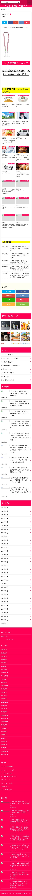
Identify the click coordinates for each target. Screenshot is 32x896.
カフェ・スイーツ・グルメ (9, 358)
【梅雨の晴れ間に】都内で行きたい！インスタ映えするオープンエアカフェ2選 (15, 461)
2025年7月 (4, 507)
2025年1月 (4, 529)
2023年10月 (5, 547)
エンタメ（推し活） (7, 362)
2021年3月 (4, 609)
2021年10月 (5, 587)
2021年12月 (5, 580)
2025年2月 (4, 525)
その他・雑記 (5, 376)
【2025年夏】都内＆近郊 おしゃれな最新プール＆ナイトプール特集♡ (20, 248)
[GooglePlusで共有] (15, 22)
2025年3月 (4, 522)
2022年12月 (5, 565)
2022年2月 (4, 576)
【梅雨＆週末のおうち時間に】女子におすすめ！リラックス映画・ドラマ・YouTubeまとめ (15, 450)
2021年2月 (4, 612)
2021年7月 (4, 594)
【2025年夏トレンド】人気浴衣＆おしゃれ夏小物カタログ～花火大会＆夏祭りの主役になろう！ (19, 275)
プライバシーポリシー (7, 639)
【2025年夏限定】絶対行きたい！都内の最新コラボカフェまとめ (19, 262)
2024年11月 (5, 533)
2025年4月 (4, 518)
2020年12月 (5, 620)
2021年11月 (5, 583)
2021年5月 (4, 602)
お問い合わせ (5, 636)
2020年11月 (5, 623)
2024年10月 (5, 536)
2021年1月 (4, 616)
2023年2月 (4, 562)
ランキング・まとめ (7, 373)
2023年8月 (4, 554)
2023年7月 (4, 558)
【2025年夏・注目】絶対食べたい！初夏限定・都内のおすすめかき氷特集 (15, 481)
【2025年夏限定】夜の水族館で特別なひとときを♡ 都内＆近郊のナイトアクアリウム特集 (19, 268)
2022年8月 (4, 573)
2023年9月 (4, 551)
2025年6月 (4, 511)
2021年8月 (4, 591)
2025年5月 (4, 515)
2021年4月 (4, 605)
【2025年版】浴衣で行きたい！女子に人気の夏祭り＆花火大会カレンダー (19, 255)
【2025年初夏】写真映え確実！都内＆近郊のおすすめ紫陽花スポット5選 (15, 471)
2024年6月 (4, 544)
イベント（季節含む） (8, 354)
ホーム (3, 9)
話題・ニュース (6, 369)
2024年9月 (4, 540)
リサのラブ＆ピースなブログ (16, 6)
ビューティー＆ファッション (10, 365)
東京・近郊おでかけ (7, 380)
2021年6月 (4, 598)
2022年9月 (4, 569)
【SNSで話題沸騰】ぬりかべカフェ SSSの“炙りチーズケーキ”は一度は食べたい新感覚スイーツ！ (15, 492)
